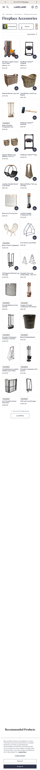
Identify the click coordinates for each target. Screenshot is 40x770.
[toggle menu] (3, 7)
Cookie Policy (22, 752)
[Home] (3, 14)
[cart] (36, 7)
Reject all (20, 761)
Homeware (9, 14)
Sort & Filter (31, 34)
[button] (6, 2)
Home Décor (18, 14)
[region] (20, 754)
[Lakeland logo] (20, 7)
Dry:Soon (25, 2)
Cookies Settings (20, 755)
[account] (32, 7)
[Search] (7, 7)
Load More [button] (20, 416)
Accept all (20, 766)
